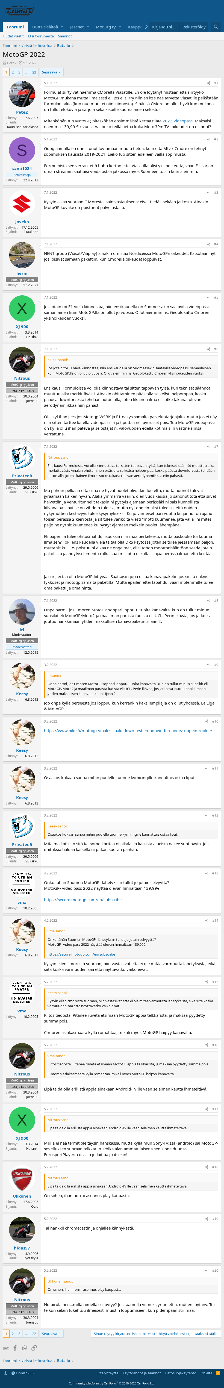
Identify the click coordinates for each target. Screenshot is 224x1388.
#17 (215, 1109)
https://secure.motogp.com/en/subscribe (83, 899)
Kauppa (135, 27)
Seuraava (49, 72)
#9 (216, 664)
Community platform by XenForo (112, 1383)
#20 (215, 1270)
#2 (216, 139)
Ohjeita (206, 1373)
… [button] (26, 72)
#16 (215, 1045)
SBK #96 (31, 492)
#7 (216, 446)
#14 (215, 920)
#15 (215, 982)
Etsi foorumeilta (41, 36)
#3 (216, 192)
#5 (216, 297)
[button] (62, 27)
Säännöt (65, 36)
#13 (215, 873)
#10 (215, 721)
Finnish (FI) (24, 1373)
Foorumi (15, 27)
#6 (216, 349)
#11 (215, 768)
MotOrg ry (106, 27)
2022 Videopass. (178, 120)
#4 (216, 244)
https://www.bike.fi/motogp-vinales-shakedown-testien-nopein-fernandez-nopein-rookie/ (128, 730)
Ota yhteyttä (108, 1373)
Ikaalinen (31, 231)
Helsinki (32, 337)
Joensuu (32, 401)
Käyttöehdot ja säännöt (141, 1373)
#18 (215, 1167)
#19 (215, 1218)
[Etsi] (216, 27)
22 (34, 72)
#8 (216, 600)
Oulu (34, 1206)
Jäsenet (77, 27)
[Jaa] (208, 83)
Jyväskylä (31, 1258)
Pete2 (11, 62)
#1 (216, 83)
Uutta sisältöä (45, 27)
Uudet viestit (13, 36)
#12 (215, 815)
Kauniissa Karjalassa (22, 127)
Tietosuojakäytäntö (180, 1373)
